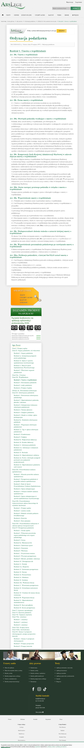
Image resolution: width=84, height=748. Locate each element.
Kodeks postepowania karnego (12, 681)
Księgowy (58, 681)
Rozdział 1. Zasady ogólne (22, 530)
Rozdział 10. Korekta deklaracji (23, 442)
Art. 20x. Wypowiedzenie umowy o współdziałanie (30, 198)
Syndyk (58, 679)
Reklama (22, 719)
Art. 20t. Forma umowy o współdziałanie (26, 100)
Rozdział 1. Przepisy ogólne (22, 508)
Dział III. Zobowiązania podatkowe (23, 393)
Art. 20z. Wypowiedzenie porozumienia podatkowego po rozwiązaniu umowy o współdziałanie (42, 245)
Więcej (76, 15)
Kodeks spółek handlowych (37, 676)
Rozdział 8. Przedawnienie (22, 434)
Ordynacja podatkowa (30, 21)
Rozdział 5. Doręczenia (21, 548)
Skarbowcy (21, 733)
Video (59, 15)
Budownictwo (21, 730)
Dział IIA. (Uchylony (19, 375)
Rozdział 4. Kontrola (20, 518)
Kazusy (51, 15)
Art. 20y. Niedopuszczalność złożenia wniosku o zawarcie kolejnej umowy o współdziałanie (40, 232)
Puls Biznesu (62, 727)
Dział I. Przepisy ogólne (19, 348)
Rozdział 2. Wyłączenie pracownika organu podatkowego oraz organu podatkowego (25, 535)
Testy (8, 15)
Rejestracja (69, 2)
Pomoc (9, 719)
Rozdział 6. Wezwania (21, 551)
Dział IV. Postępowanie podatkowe (23, 528)
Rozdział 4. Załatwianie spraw (23, 545)
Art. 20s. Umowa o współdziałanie (24, 55)
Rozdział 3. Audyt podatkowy (23, 385)
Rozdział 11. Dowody (20, 564)
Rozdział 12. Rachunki (21, 452)
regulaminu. (38, 746)
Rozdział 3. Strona (19, 540)
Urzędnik (21, 737)
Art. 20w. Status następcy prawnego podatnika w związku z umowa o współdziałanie (38, 188)
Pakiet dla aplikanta (9, 667)
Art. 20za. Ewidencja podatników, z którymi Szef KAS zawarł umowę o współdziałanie (39, 256)
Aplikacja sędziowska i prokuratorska (65, 676)
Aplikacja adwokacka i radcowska (64, 667)
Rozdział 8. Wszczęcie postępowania (25, 556)
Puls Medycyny (62, 733)
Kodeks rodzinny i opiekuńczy (38, 673)
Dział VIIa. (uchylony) (19, 617)
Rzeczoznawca (21, 740)
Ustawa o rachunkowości (11, 679)
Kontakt (35, 719)
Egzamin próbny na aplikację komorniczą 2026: (20, 339)
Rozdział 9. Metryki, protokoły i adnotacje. (27, 559)
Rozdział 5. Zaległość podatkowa (24, 412)
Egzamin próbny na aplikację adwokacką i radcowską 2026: (23, 335)
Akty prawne (19, 21)
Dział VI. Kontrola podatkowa (21, 613)
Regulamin (48, 719)
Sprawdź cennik (22, 290)
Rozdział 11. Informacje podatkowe (25, 445)
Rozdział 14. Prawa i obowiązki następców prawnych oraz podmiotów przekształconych (27, 460)
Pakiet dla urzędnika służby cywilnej (13, 670)
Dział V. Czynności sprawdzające (22, 610)
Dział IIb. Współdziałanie (20, 377)
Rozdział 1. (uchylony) (21, 619)
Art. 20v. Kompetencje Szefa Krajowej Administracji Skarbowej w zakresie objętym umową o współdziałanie (41, 155)
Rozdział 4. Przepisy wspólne (23, 388)
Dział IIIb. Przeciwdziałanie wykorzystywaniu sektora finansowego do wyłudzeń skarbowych (25, 503)
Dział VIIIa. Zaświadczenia (21, 630)
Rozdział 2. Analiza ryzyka (22, 511)
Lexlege (21, 727)
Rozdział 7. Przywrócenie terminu (24, 553)
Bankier (62, 730)
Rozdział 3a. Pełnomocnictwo (23, 543)
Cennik (16, 15)
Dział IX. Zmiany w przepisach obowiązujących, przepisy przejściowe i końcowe (24, 634)
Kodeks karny (34, 667)
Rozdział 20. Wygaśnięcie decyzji (24, 598)
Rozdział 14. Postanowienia (22, 575)
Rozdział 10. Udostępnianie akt (23, 561)
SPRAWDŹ (62, 31)
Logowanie (78, 2)
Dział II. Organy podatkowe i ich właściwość (26, 350)
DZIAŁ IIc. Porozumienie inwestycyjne (47, 21)
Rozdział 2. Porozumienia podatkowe (25, 383)
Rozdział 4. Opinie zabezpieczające (24, 489)
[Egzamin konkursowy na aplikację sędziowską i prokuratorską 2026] (26, 312)
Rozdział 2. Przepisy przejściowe (24, 644)
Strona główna (10, 21)
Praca (61, 719)
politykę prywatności (61, 746)
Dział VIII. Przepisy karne (20, 627)
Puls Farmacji (62, 740)
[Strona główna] (2, 15)
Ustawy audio (40, 15)
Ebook (67, 15)
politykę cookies (51, 746)
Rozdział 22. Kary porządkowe (23, 605)
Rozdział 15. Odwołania (21, 577)
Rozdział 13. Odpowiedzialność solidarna (26, 455)
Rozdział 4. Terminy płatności (23, 410)
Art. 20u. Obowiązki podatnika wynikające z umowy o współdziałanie (38, 119)
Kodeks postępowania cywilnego (12, 676)
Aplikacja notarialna (61, 673)
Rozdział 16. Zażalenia (21, 580)
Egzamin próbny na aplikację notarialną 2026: (20, 337)
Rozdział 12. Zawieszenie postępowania (26, 569)
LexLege (24, 302)
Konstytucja (33, 681)
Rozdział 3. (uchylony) (21, 625)
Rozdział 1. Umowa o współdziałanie (68, 21)
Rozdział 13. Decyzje (20, 572)
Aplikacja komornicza (61, 670)
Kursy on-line (26, 15)
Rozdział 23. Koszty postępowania (24, 608)
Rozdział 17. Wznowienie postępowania (26, 585)
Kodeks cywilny (8, 673)
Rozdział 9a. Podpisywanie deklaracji (25, 440)
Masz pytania (39, 712)
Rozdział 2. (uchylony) (21, 622)
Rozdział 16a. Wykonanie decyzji (24, 583)
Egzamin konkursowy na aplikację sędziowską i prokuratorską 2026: (22, 320)
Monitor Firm (62, 737)
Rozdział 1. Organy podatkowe (23, 353)
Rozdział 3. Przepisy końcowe (23, 646)
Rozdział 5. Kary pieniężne (22, 521)
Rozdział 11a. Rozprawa (21, 567)
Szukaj (75, 8)
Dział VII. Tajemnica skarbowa (22, 615)
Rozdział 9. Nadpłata (20, 437)
